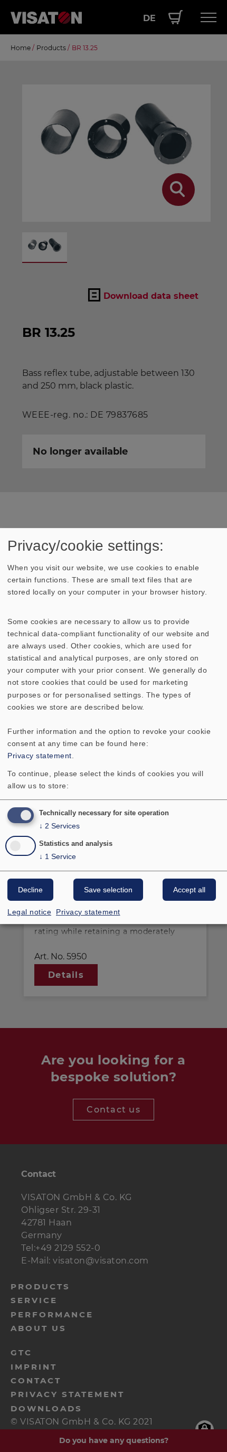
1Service (57, 856)
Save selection (108, 889)
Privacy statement (39, 755)
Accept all (189, 889)
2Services (59, 826)
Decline (30, 889)
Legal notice (29, 912)
